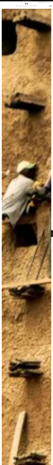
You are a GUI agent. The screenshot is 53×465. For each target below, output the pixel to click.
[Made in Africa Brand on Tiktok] (41, 2)
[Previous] (20, 0)
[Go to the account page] (49, 6)
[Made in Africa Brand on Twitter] (42, 2)
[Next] (33, 0)
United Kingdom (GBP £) (48, 2)
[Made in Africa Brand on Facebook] (39, 2)
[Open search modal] (2, 6)
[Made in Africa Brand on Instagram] (40, 2)
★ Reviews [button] (51, 234)
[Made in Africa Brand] (26, 4)
